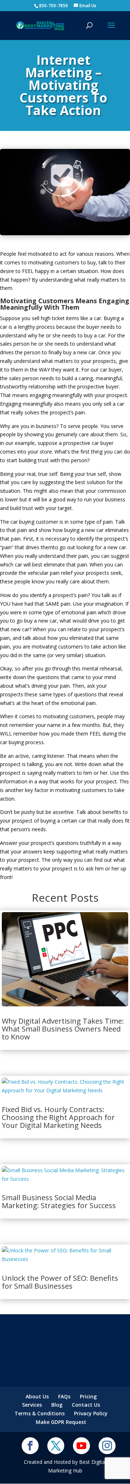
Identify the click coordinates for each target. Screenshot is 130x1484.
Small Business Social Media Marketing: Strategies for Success (59, 1201)
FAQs (64, 1396)
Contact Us (86, 1404)
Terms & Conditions (39, 1413)
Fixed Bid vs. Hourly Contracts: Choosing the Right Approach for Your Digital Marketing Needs (58, 1117)
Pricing (88, 1396)
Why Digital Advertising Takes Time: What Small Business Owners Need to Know (63, 1029)
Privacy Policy (91, 1413)
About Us (37, 1396)
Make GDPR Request (61, 1422)
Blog (56, 1404)
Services (32, 1404)
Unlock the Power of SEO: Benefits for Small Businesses (60, 1282)
